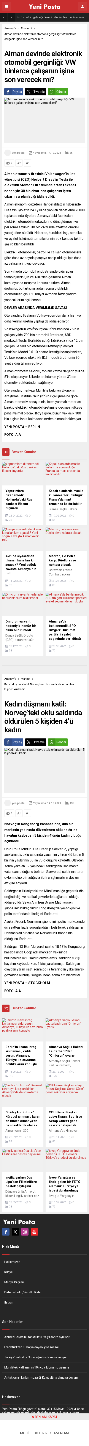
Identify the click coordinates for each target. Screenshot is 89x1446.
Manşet (25, 678)
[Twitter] (15, 1232)
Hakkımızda (12, 1262)
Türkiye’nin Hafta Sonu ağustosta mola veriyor (35, 1357)
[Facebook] (6, 1232)
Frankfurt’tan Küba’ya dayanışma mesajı (31, 1347)
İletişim (9, 1302)
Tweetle (39, 91)
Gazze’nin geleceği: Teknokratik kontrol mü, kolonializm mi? (54, 17)
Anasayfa (10, 28)
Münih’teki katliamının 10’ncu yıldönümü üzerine (36, 1367)
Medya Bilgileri (14, 1282)
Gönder (61, 91)
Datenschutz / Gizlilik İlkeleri (23, 1292)
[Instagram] (25, 1232)
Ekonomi (26, 28)
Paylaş (17, 91)
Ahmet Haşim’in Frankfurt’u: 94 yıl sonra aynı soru (37, 1337)
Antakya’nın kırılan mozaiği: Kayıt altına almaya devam (41, 1377)
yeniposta (18, 152)
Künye (8, 1272)
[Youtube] (34, 1232)
